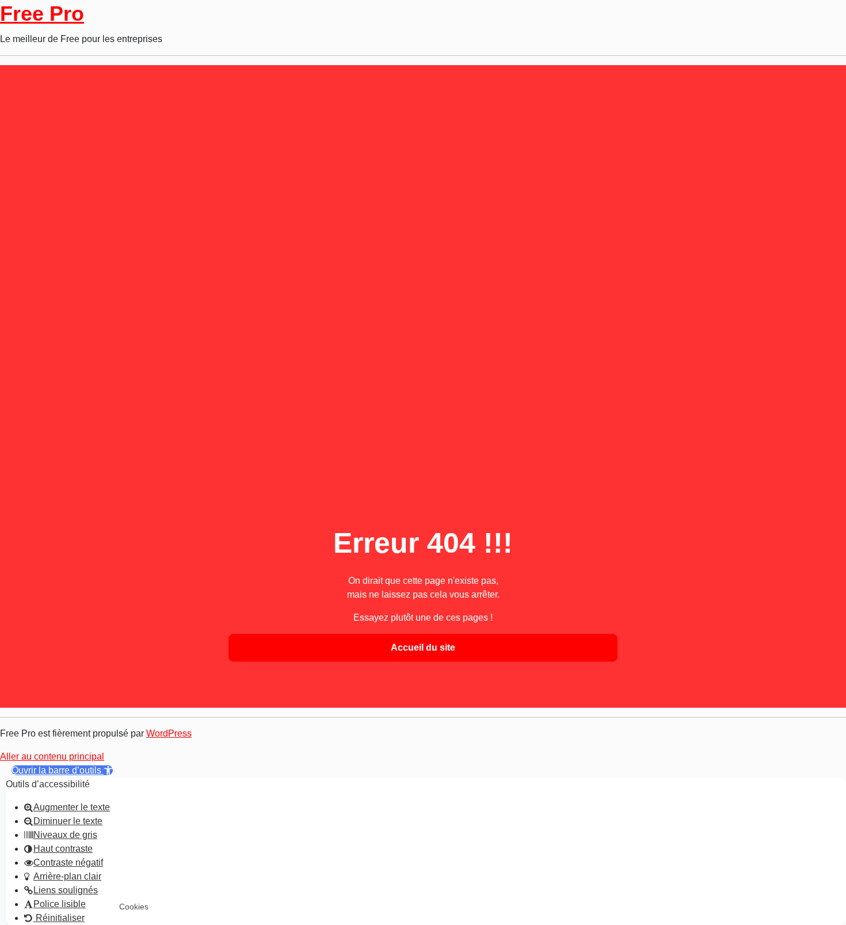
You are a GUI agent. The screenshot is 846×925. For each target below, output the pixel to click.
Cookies (133, 906)
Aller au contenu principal (52, 756)
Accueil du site (423, 647)
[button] (62, 770)
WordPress (169, 733)
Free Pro (42, 13)
